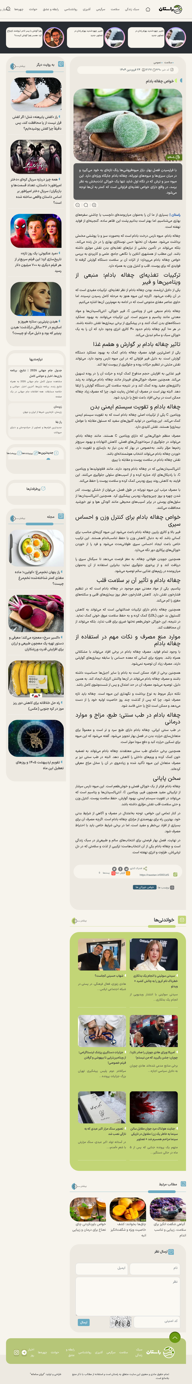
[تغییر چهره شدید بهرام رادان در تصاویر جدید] (175, 37)
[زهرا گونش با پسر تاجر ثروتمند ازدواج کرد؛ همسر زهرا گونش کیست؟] (54, 37)
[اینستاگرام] (16, 1352)
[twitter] (114, 868)
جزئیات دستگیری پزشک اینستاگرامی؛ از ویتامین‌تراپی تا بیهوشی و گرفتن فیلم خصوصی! (102, 1057)
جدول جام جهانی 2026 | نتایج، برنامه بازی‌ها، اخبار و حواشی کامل (36, 373)
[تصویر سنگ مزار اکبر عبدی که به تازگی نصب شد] (102, 1107)
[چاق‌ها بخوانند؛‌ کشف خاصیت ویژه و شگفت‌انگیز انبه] (128, 1210)
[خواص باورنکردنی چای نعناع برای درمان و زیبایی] (88, 1210)
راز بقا (59, 422)
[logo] (172, 9)
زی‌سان (58, 407)
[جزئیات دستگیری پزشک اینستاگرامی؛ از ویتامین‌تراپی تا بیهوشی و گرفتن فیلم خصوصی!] (102, 1031)
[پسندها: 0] (113, 873)
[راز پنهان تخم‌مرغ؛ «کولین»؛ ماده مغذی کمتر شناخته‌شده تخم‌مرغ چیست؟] (36, 548)
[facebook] (120, 868)
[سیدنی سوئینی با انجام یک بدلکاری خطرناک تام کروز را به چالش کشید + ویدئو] (154, 954)
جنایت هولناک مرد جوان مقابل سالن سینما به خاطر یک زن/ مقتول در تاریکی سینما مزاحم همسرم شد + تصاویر (154, 1134)
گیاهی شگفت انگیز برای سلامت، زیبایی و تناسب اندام (170, 1230)
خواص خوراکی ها (145, 887)
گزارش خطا (120, 873)
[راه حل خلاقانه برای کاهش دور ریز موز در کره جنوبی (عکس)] (36, 678)
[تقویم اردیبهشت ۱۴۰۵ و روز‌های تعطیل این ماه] (36, 738)
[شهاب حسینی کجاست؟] (102, 954)
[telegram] (126, 868)
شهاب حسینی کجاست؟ (109, 976)
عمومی (157, 63)
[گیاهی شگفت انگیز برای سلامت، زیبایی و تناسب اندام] (168, 1210)
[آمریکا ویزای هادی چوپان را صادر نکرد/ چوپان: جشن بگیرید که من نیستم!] (154, 1031)
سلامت (168, 63)
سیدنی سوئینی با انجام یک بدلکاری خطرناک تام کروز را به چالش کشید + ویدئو (155, 981)
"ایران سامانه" (37, 1374)
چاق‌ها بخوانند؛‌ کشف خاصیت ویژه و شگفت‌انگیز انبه (128, 1230)
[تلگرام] (24, 1352)
